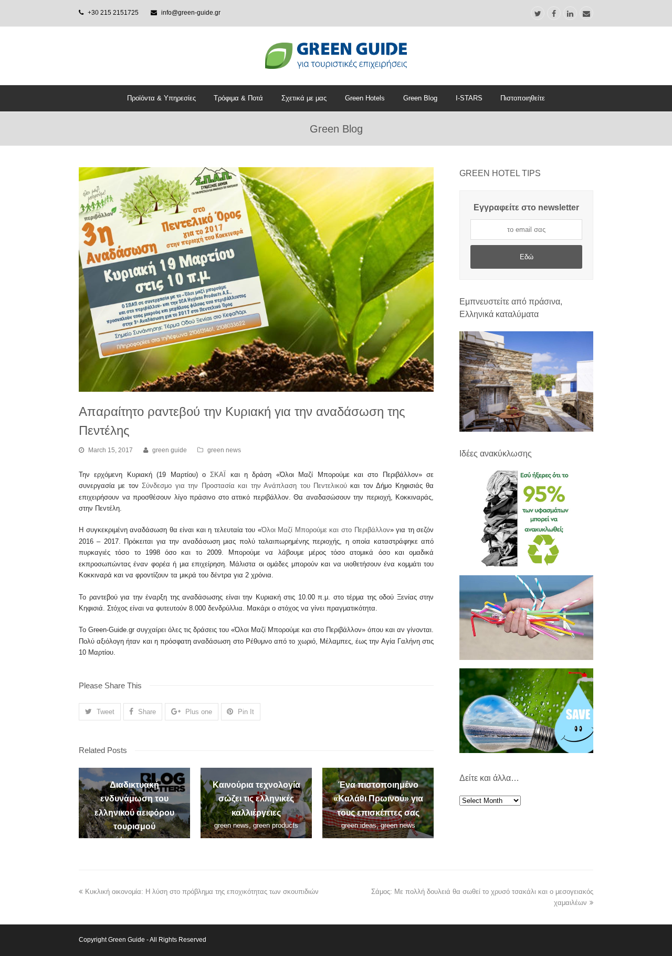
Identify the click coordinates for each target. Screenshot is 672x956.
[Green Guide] (336, 56)
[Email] (586, 13)
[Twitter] (537, 13)
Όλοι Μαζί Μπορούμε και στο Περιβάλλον (325, 530)
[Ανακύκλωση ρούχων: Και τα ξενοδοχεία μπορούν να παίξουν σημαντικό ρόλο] (526, 564)
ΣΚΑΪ (218, 475)
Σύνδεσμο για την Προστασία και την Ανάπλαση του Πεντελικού (245, 486)
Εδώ (526, 257)
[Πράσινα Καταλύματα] (526, 381)
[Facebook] (554, 13)
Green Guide (126, 939)
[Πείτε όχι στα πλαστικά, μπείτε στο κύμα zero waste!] (526, 658)
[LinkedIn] (570, 13)
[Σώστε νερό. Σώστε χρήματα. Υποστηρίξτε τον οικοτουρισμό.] (526, 751)
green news (224, 450)
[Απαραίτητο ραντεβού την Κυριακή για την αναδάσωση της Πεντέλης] (256, 279)
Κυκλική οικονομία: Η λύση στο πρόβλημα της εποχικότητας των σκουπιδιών (202, 892)
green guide (169, 450)
